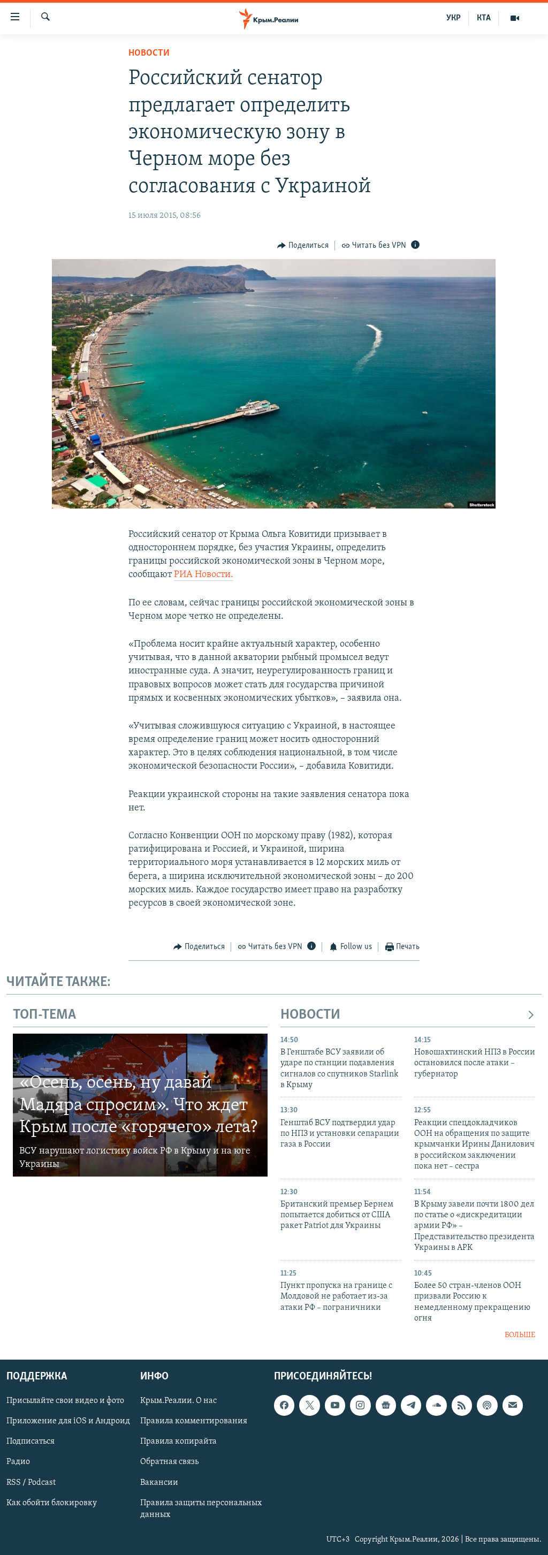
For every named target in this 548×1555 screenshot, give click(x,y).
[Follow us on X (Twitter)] (309, 1405)
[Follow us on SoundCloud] (436, 1405)
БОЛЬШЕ (520, 1335)
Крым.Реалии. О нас (178, 1401)
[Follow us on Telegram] (411, 1405)
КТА (484, 18)
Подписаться (30, 1441)
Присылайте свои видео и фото (65, 1401)
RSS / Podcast (31, 1482)
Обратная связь (169, 1462)
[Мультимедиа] (515, 18)
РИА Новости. (203, 575)
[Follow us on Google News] (386, 1405)
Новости (149, 53)
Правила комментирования (193, 1421)
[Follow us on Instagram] (360, 1405)
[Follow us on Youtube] (335, 1405)
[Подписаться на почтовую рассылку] (513, 1405)
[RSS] (462, 1405)
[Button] (303, 246)
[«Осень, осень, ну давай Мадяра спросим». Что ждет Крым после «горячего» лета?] (140, 1105)
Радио (18, 1462)
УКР (453, 18)
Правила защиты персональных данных (201, 1508)
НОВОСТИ (310, 1015)
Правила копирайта (178, 1441)
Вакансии (159, 1482)
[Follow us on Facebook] (284, 1405)
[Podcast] (487, 1405)
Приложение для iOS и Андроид (68, 1421)
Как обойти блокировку (51, 1502)
